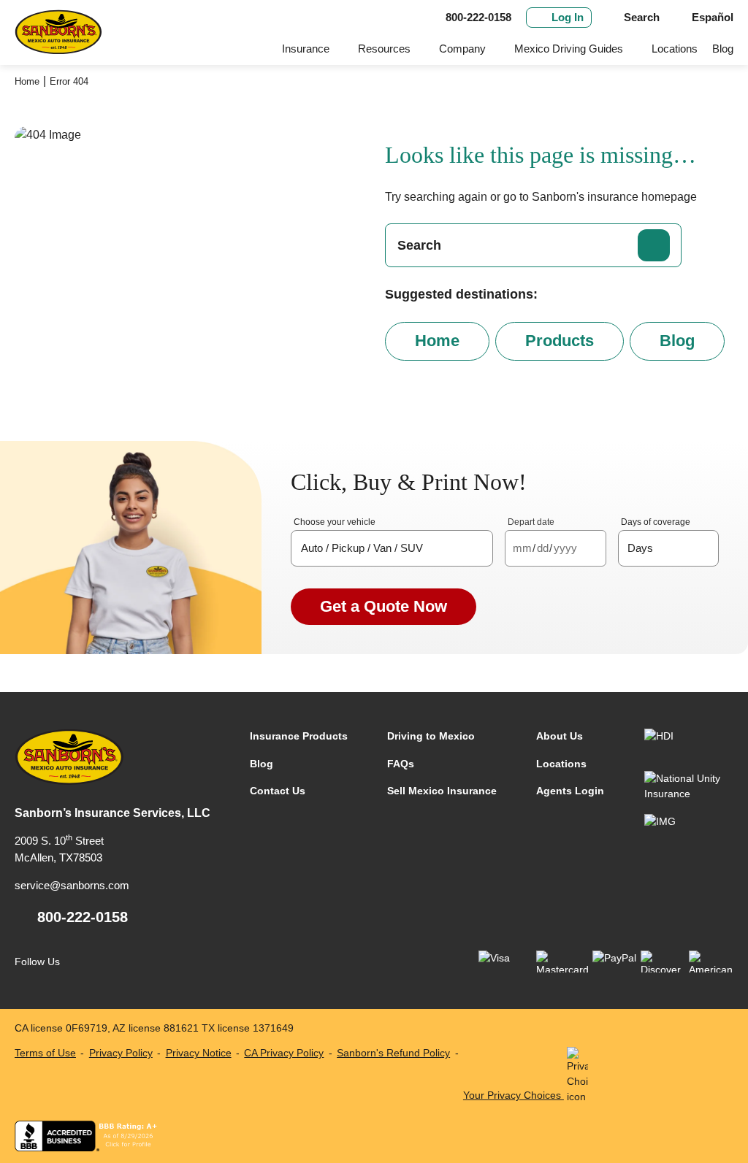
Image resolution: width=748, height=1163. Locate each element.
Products (559, 340)
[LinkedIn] (110, 961)
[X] (140, 961)
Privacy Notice (199, 1053)
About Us (559, 736)
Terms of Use (45, 1053)
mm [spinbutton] (522, 548)
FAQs (400, 763)
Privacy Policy (121, 1053)
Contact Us (277, 791)
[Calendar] (592, 548)
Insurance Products (299, 736)
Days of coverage (655, 522)
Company (462, 48)
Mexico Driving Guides (568, 48)
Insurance (305, 48)
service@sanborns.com (72, 885)
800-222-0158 (82, 917)
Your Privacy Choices (513, 1095)
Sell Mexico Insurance (442, 791)
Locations (675, 48)
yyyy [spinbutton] (565, 548)
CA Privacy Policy (284, 1053)
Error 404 (69, 81)
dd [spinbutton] (543, 548)
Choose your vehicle (334, 522)
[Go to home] (58, 32)
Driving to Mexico (431, 736)
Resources (384, 48)
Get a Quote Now (383, 606)
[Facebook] (80, 961)
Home (27, 81)
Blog (722, 48)
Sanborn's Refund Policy (393, 1053)
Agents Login (570, 791)
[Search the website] (654, 245)
